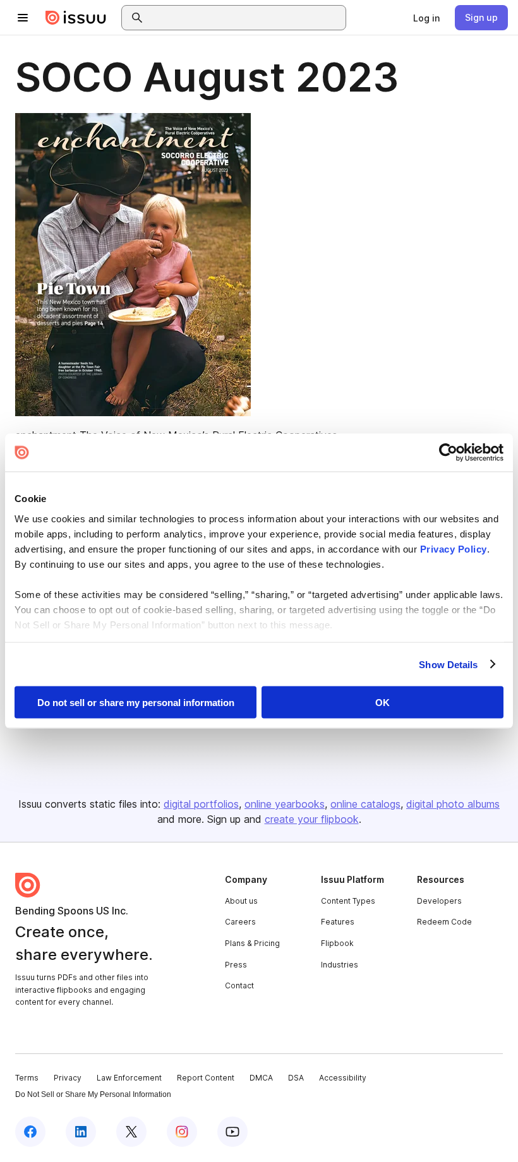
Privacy (67, 1077)
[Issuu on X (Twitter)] (131, 1132)
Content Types (348, 901)
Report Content (205, 1077)
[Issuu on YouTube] (232, 1132)
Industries (339, 964)
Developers (439, 901)
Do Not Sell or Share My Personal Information (93, 1094)
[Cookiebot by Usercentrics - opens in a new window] (448, 452)
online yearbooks (284, 804)
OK (382, 702)
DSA (296, 1077)
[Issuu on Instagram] (182, 1132)
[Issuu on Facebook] (30, 1132)
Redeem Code (444, 921)
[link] (426, 17)
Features (337, 921)
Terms (27, 1077)
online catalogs (365, 804)
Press (236, 964)
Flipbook (337, 943)
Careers (240, 921)
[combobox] (245, 18)
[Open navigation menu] (22, 17)
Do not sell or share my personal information (135, 702)
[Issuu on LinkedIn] (81, 1132)
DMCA (261, 1077)
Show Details (448, 664)
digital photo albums (453, 804)
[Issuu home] (75, 18)
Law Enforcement (129, 1077)
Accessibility (342, 1077)
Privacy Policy (453, 548)
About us (241, 901)
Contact (239, 985)
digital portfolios (201, 804)
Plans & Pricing (252, 943)
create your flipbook (312, 819)
